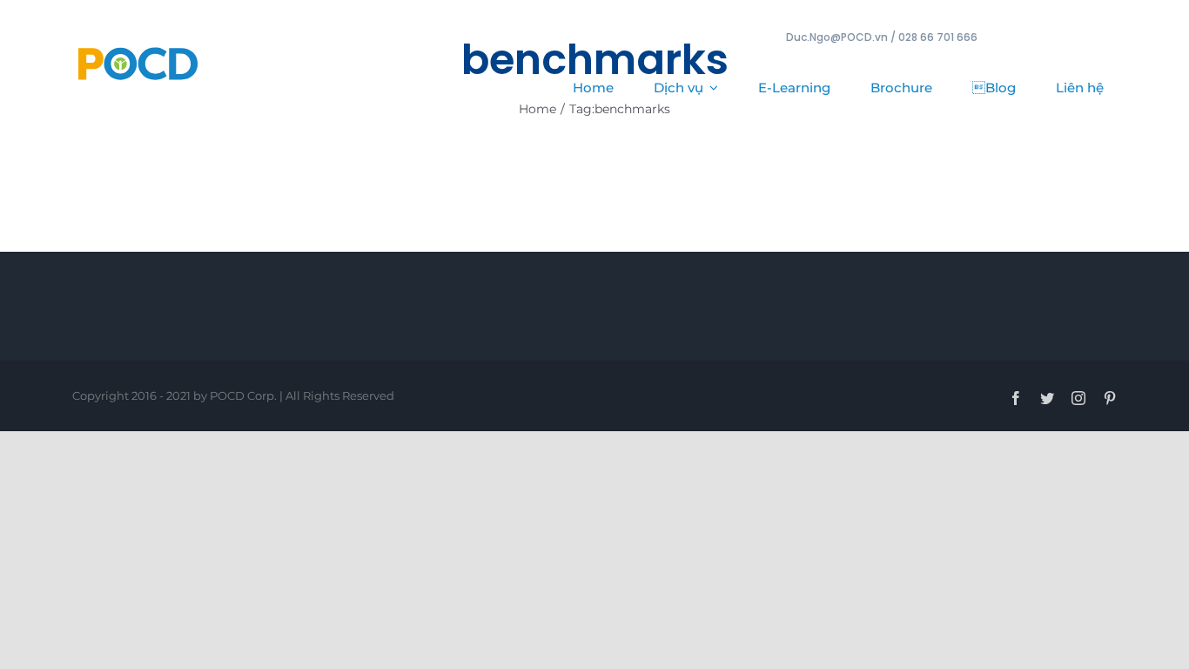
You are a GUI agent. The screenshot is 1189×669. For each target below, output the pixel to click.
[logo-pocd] (137, 48)
